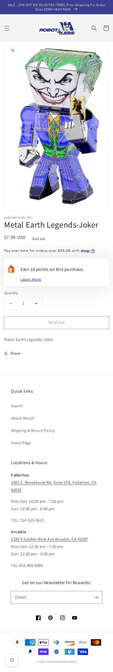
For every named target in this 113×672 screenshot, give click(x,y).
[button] (7, 28)
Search (17, 405)
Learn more (31, 279)
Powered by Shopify (65, 661)
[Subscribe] (96, 597)
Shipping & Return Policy (33, 430)
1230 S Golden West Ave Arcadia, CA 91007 (49, 539)
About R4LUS (22, 418)
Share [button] (15, 353)
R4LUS (49, 661)
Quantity (11, 293)
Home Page (21, 442)
